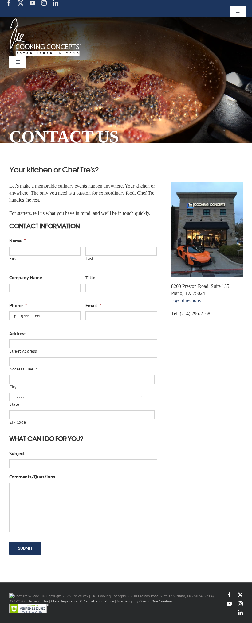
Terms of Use (38, 601)
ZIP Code (18, 422)
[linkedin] (55, 3)
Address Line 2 (23, 369)
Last (89, 258)
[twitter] (20, 3)
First (14, 258)
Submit (25, 548)
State (14, 404)
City (13, 386)
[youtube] (32, 3)
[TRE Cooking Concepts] (45, 21)
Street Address (23, 351)
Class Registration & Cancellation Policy (82, 601)
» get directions (186, 300)
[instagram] (44, 3)
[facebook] (9, 3)
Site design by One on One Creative (144, 601)
